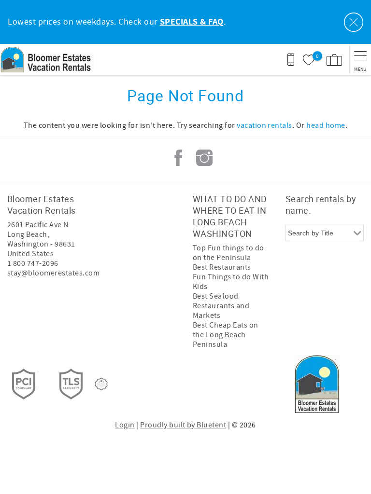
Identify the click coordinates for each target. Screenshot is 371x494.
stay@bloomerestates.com (53, 273)
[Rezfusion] (101, 384)
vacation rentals (264, 125)
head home (325, 125)
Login (124, 425)
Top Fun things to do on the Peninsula (228, 252)
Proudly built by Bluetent (183, 425)
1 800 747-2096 (32, 263)
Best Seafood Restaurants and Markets (221, 305)
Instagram (204, 157)
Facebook (178, 157)
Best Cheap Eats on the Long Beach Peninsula (225, 334)
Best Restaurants (222, 267)
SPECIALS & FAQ (192, 22)
